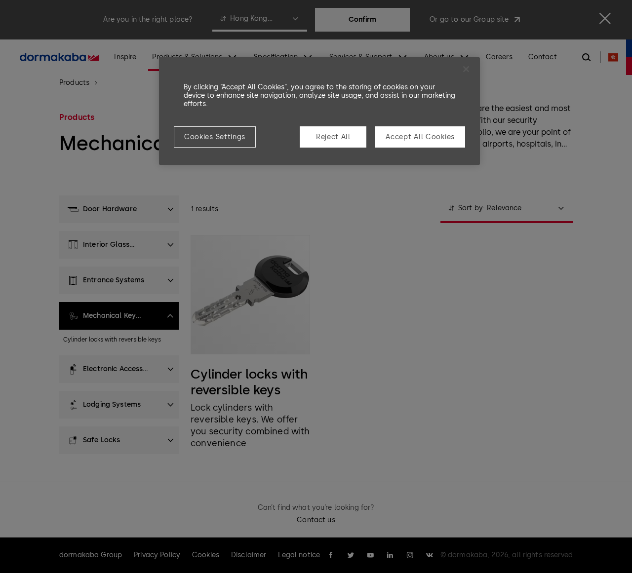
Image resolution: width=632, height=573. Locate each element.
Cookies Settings (214, 137)
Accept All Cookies (420, 137)
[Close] (466, 69)
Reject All (333, 137)
